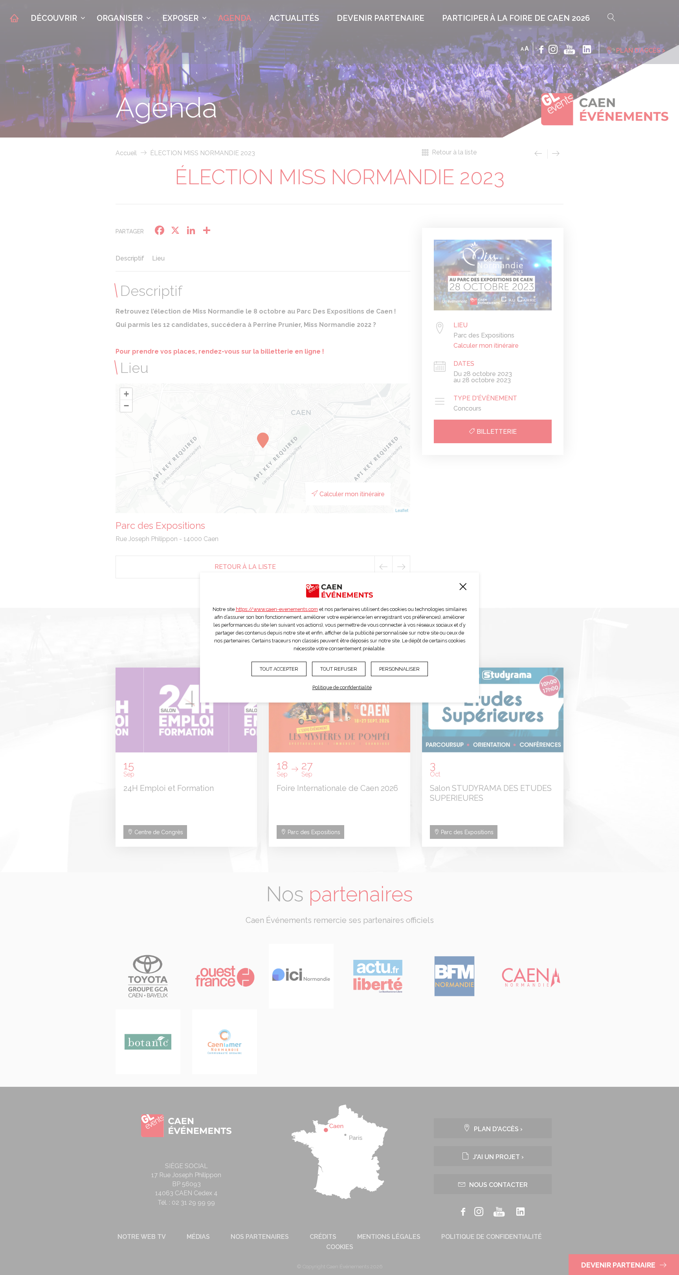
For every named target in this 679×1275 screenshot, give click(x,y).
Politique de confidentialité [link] (342, 687)
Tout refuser (338, 669)
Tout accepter (279, 669)
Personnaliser (399, 669)
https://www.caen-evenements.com (277, 609)
